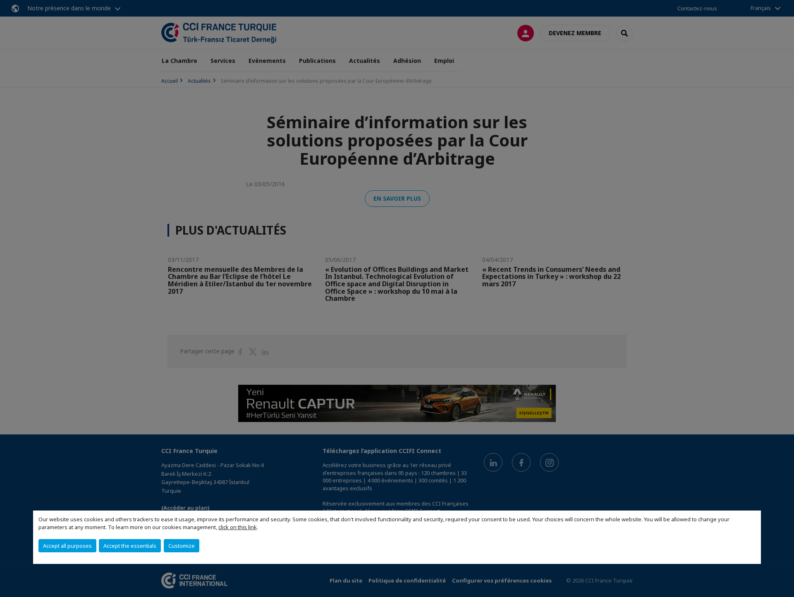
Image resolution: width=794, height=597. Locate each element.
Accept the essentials (129, 545)
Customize (181, 545)
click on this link (237, 527)
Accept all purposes (67, 545)
